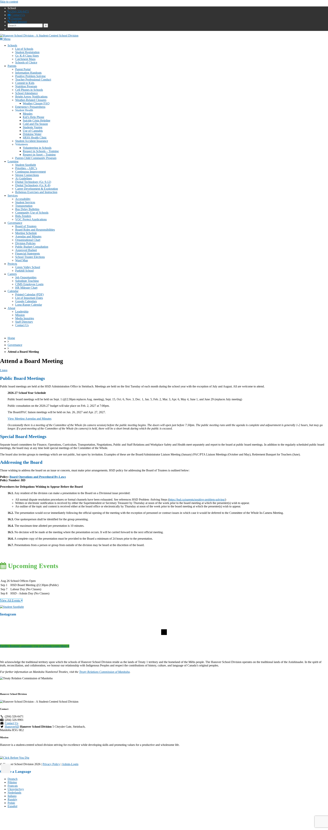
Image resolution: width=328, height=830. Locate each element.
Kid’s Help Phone (33, 117)
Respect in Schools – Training (41, 151)
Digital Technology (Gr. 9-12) (33, 181)
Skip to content (9, 1)
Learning (13, 161)
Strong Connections (27, 175)
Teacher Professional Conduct (33, 79)
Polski (11, 802)
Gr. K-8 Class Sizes (27, 55)
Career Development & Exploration (36, 188)
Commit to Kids (24, 83)
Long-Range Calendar (28, 304)
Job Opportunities (25, 277)
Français (13, 785)
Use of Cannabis (33, 130)
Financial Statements (27, 253)
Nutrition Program (26, 86)
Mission (20, 315)
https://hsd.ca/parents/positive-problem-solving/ (197, 499)
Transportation (23, 205)
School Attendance (26, 93)
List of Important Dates (29, 297)
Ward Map (21, 260)
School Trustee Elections (30, 257)
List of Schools (24, 48)
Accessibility (23, 199)
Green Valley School (27, 267)
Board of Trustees (25, 226)
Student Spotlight (25, 164)
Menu (6, 39)
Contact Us (18, 14)
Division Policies (25, 243)
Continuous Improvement (30, 171)
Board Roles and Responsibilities (35, 229)
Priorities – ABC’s (26, 168)
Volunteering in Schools (37, 147)
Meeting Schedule (26, 233)
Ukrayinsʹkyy (16, 789)
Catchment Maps (25, 59)
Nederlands (14, 792)
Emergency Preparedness (30, 106)
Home (11, 338)
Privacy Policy (51, 764)
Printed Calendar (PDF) (29, 294)
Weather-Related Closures (30, 100)
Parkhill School (24, 270)
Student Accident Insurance (31, 141)
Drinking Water (32, 134)
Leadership (21, 311)
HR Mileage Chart (26, 287)
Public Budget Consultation (31, 246)
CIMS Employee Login (29, 284)
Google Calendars (26, 301)
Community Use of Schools (31, 212)
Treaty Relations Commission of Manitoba (104, 671)
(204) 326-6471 (19, 11)
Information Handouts (28, 72)
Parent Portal (23, 69)
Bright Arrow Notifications (31, 96)
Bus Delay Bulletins (27, 209)
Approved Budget (26, 250)
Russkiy (12, 799)
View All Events (10, 600)
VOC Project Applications (31, 219)
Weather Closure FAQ (36, 103)
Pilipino (12, 782)
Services (13, 195)
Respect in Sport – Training (39, 154)
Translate (16, 18)
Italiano (12, 796)
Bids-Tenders (23, 216)
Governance (15, 222)
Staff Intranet (18, 21)
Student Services (25, 202)
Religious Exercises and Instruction (36, 192)
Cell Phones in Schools (29, 89)
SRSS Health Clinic (35, 137)
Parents (12, 65)
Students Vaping (32, 127)
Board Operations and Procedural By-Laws (37, 476)
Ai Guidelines (23, 178)
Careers (12, 274)
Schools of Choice (26, 62)
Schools (12, 45)
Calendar (13, 291)
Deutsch (12, 779)
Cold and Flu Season (35, 123)
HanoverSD (12, 726)
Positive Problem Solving (30, 76)
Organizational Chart (27, 239)
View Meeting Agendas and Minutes (29, 418)
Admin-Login (70, 764)
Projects (12, 263)
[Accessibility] (5, 768)
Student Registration (27, 52)
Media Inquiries (24, 318)
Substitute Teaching (27, 280)
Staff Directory (24, 321)
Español (12, 806)
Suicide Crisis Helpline (36, 120)
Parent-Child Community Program (35, 158)
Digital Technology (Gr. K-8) (32, 185)
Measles (27, 113)
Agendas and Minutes (28, 236)
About (11, 308)
